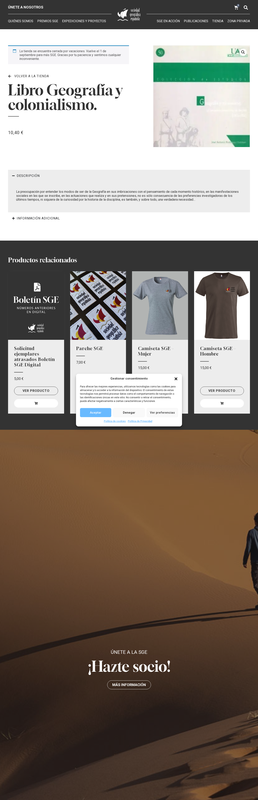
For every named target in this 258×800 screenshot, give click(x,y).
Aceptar (95, 412)
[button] (176, 379)
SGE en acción (168, 21)
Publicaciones (196, 21)
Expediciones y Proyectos (84, 21)
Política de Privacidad (140, 421)
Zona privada (238, 21)
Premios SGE (47, 21)
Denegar (129, 412)
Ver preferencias (162, 412)
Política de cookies (115, 421)
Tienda (217, 21)
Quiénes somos (20, 21)
